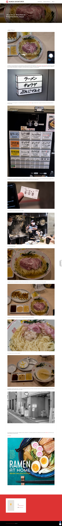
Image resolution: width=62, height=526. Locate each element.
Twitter (30, 102)
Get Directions (21, 507)
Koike (37, 65)
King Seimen (45, 65)
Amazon (46, 432)
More (53, 1)
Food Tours (40, 1)
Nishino (40, 65)
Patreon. (16, 523)
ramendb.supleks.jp (21, 505)
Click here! (9, 435)
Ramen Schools (46, 1)
